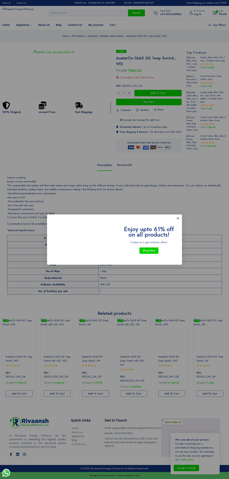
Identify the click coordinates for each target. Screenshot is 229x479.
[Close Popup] (178, 218)
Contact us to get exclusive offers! (148, 242)
